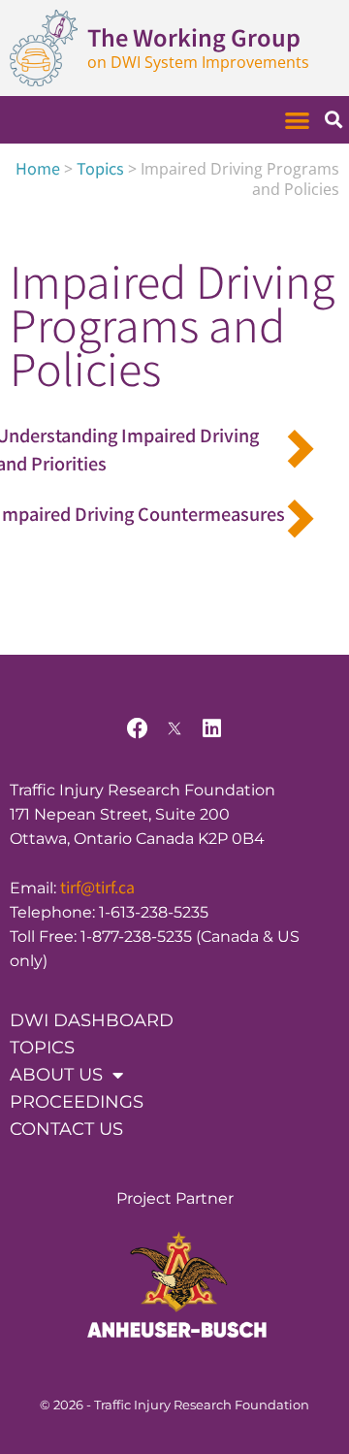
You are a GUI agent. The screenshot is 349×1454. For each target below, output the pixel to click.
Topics (100, 167)
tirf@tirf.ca (97, 886)
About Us (56, 1074)
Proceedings (76, 1102)
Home (38, 167)
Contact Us (66, 1129)
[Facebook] (137, 728)
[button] (298, 120)
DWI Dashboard (92, 1020)
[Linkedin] (211, 728)
